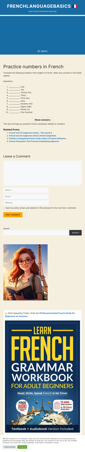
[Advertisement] (42, 31)
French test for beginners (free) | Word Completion (32, 136)
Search (6, 228)
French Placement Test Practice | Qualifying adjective (34, 141)
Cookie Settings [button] (9, 447)
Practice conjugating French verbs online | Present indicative (37, 138)
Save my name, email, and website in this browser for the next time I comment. (41, 208)
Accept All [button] (22, 447)
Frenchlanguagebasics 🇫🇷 (42, 6)
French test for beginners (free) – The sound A (30, 133)
